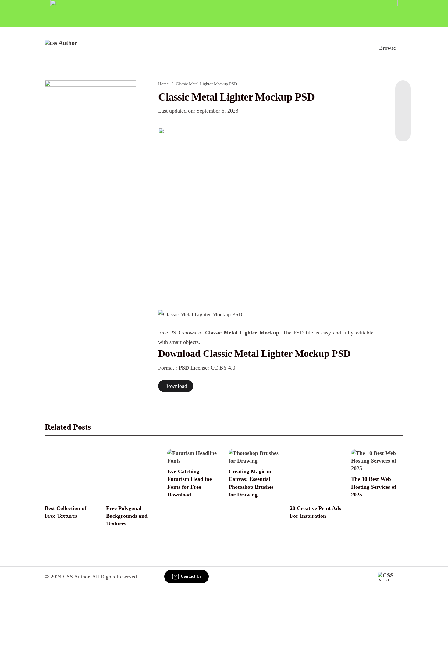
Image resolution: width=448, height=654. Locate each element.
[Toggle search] (361, 48)
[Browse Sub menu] (401, 48)
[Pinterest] (402, 117)
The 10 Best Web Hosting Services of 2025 (373, 486)
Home (163, 84)
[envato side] (90, 171)
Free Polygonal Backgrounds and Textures (127, 516)
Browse (387, 48)
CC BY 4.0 (223, 368)
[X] (402, 129)
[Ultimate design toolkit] (265, 212)
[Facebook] (402, 92)
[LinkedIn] (402, 104)
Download (175, 386)
